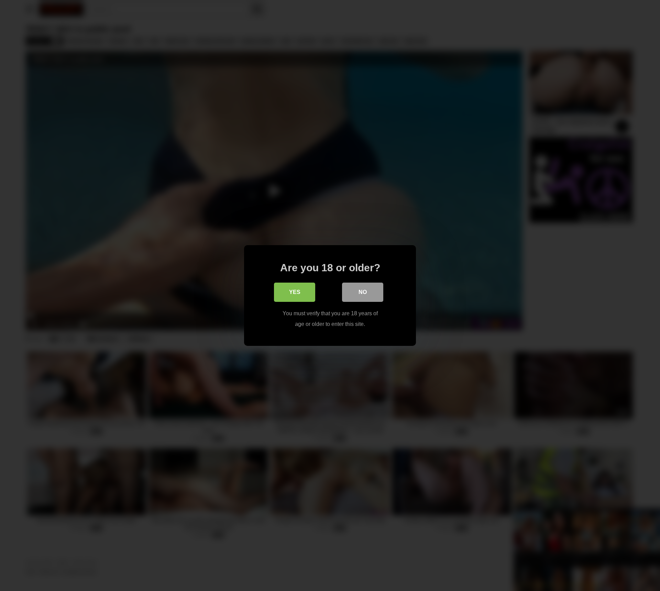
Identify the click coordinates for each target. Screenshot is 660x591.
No (363, 292)
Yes (294, 292)
